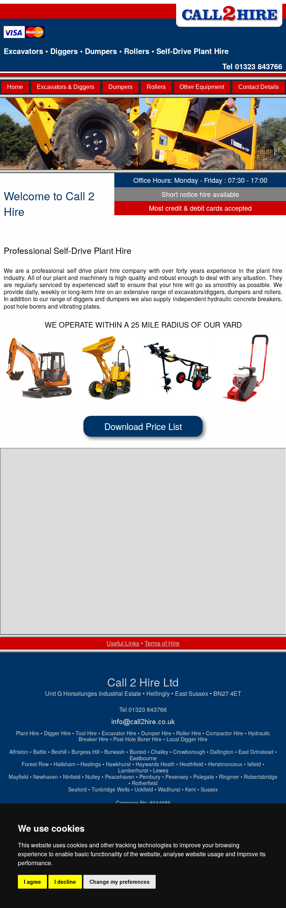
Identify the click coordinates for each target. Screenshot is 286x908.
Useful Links (123, 643)
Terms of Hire (161, 643)
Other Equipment (201, 87)
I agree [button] (32, 881)
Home (15, 87)
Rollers (156, 87)
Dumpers (120, 87)
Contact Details (258, 87)
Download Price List (143, 426)
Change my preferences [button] (119, 881)
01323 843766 (258, 66)
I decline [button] (65, 881)
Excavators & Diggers (65, 87)
